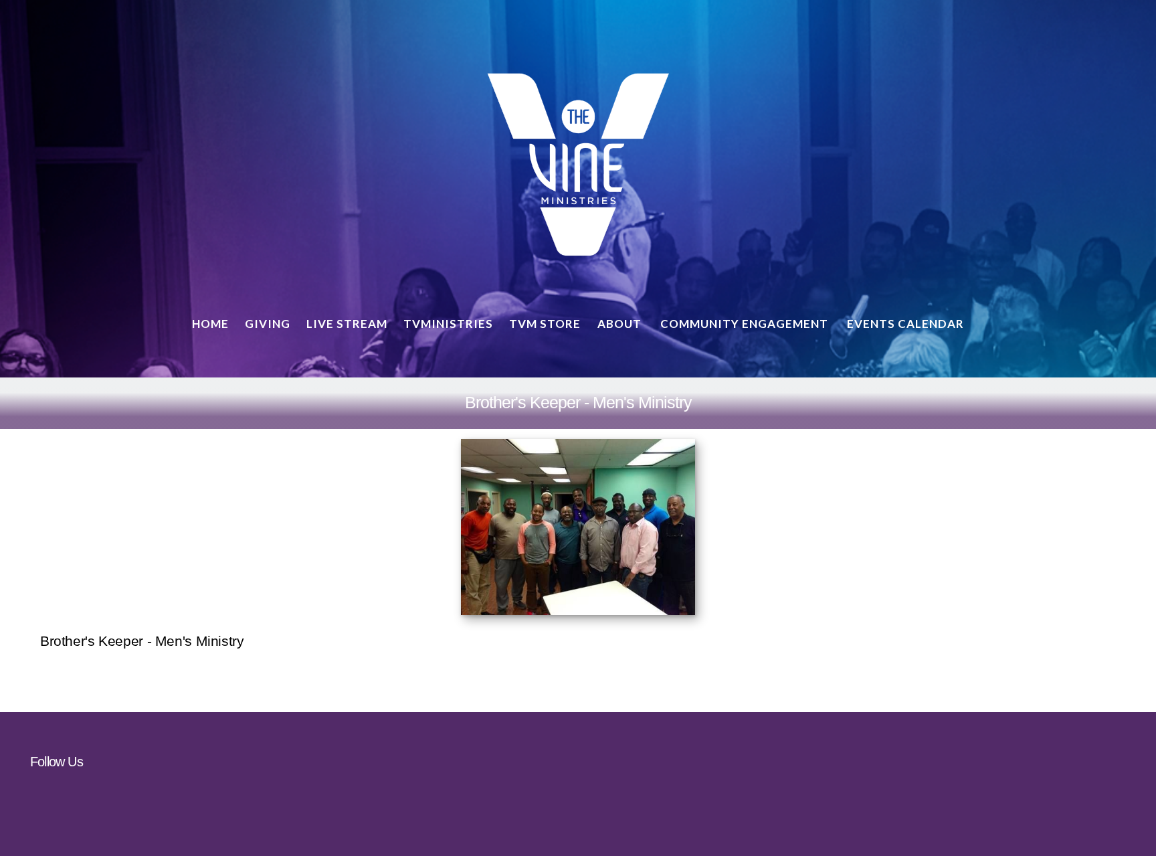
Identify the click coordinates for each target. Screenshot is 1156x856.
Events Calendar (905, 324)
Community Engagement (745, 324)
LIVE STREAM (346, 324)
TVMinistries (448, 324)
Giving (267, 324)
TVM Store (545, 324)
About (620, 324)
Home (210, 324)
